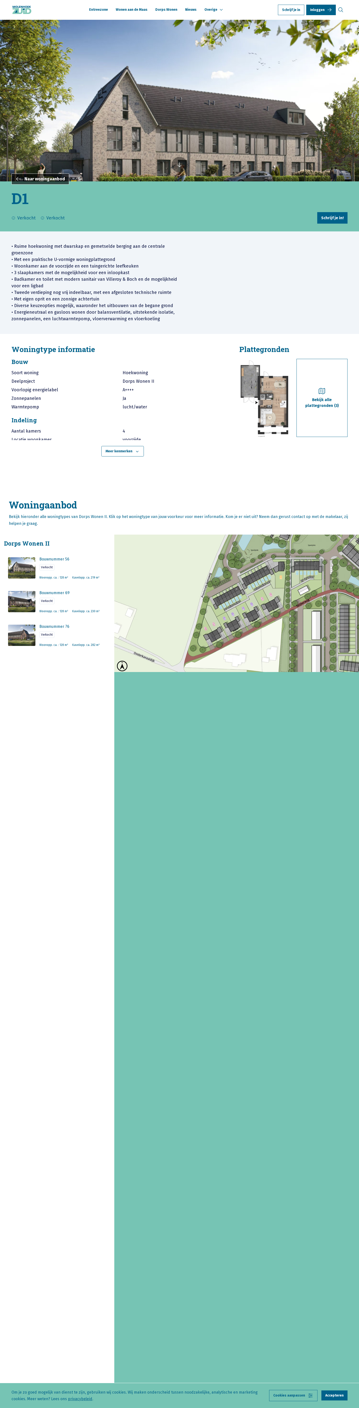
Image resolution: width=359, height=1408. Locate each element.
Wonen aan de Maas (132, 10)
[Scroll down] (179, 165)
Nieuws (191, 10)
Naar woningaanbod (44, 179)
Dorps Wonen (166, 10)
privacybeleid (80, 1399)
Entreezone (98, 10)
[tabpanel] (122, 407)
